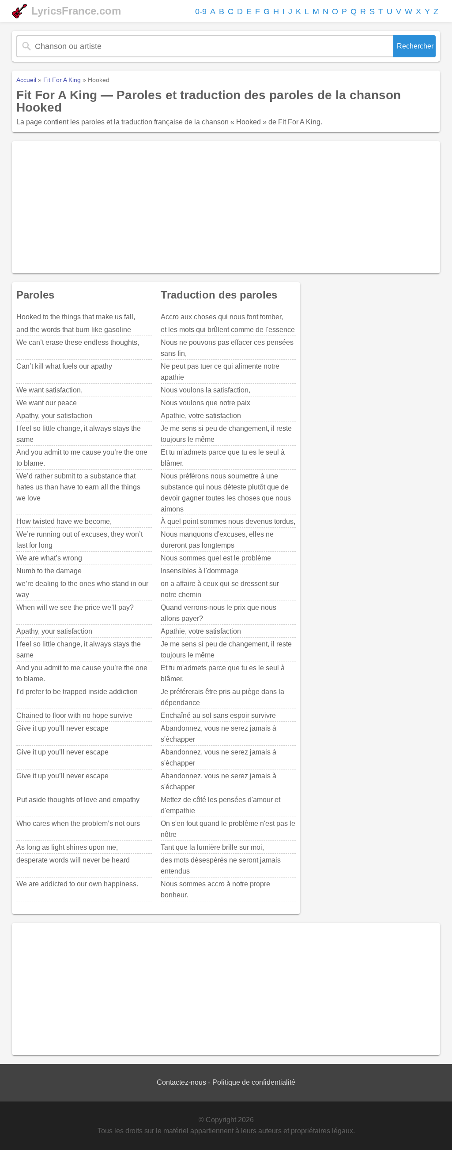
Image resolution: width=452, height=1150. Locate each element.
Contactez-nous (181, 1082)
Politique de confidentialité (253, 1082)
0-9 (201, 11)
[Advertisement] (226, 207)
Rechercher (415, 46)
